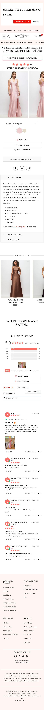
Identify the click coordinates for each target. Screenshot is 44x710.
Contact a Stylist (29, 593)
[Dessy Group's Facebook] (20, 656)
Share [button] (10, 451)
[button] (14, 95)
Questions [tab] (22, 387)
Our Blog (27, 642)
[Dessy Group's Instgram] (16, 656)
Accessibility (8, 696)
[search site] (8, 36)
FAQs (25, 597)
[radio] (13, 64)
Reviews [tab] (7, 387)
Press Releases (29, 631)
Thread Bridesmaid (9, 610)
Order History (7, 631)
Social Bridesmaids (9, 607)
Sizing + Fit (27, 585)
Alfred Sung (7, 595)
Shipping (5, 623)
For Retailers (28, 638)
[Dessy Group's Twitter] (24, 656)
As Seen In (27, 634)
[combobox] (23, 123)
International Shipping (10, 634)
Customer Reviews (30, 627)
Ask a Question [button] (23, 381)
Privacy (30, 696)
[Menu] (4, 36)
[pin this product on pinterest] (22, 168)
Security (24, 696)
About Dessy (28, 623)
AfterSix (5, 591)
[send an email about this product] (28, 168)
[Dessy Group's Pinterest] (28, 656)
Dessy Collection (8, 587)
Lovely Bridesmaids (9, 603)
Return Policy (7, 627)
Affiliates (17, 696)
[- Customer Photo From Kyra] (22, 365)
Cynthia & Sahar (8, 599)
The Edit (5, 638)
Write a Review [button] (23, 376)
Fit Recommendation (31, 589)
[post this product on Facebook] (15, 168)
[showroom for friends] (35, 36)
